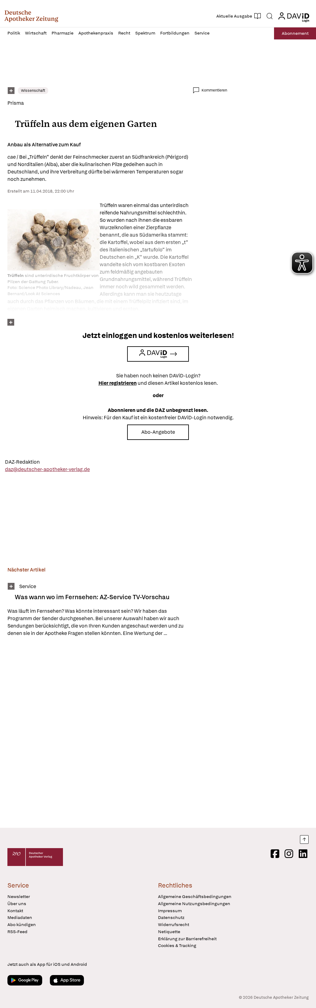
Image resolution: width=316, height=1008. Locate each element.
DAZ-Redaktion (22, 462)
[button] (31, 16)
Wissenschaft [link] (33, 90)
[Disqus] (117, 733)
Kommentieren (214, 90)
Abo (295, 33)
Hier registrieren (117, 383)
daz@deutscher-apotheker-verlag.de (47, 469)
